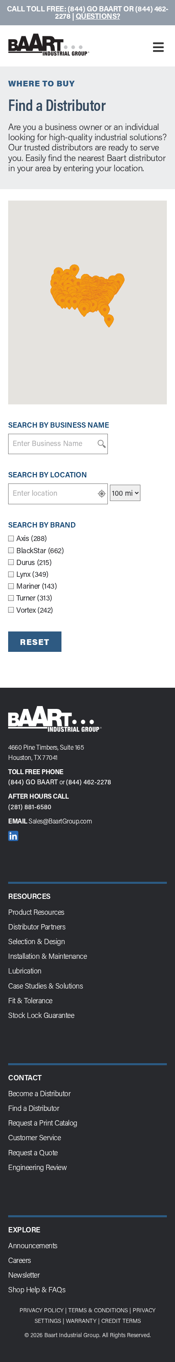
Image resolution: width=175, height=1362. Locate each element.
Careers (19, 1260)
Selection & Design (36, 941)
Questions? (98, 16)
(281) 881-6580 (29, 806)
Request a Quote (33, 1152)
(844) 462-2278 (88, 781)
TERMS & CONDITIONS (98, 1310)
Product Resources (36, 912)
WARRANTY (81, 1320)
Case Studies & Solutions (45, 986)
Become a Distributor (39, 1093)
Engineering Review (37, 1167)
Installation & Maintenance (47, 956)
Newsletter (23, 1275)
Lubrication (25, 971)
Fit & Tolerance (30, 1000)
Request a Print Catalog (42, 1123)
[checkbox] (87, 538)
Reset (35, 641)
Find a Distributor (33, 1108)
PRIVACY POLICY (41, 1310)
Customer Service (34, 1137)
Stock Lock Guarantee (41, 1015)
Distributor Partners (36, 927)
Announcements (32, 1245)
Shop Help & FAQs (36, 1289)
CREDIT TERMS (121, 1320)
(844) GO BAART (33, 781)
